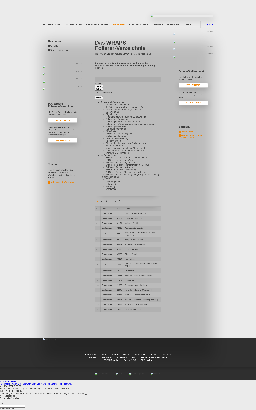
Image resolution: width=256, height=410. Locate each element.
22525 (119, 300)
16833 (119, 275)
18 (97, 300)
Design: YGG (130, 360)
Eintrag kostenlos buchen (61, 50)
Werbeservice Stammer (135, 244)
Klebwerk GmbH (132, 223)
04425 (119, 234)
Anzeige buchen (193, 103)
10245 (119, 265)
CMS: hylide (146, 360)
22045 (119, 290)
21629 (119, 285)
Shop (188, 24)
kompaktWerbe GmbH (134, 240)
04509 (119, 240)
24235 (119, 304)
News (105, 354)
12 (97, 271)
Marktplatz (140, 354)
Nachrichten (73, 24)
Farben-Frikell (187, 132)
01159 (119, 223)
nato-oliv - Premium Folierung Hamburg (141, 300)
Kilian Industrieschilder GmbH (137, 295)
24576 (119, 309)
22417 (119, 295)
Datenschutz (106, 357)
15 (97, 285)
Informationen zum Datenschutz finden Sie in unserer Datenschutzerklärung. (36, 382)
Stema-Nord (130, 280)
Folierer (119, 24)
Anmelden (54, 46)
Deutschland (107, 213)
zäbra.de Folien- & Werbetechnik (139, 275)
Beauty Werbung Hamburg (136, 285)
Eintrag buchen (62, 140)
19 (97, 304)
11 (97, 265)
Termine (157, 24)
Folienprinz (129, 271)
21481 (119, 280)
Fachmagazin (51, 24)
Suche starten (62, 120)
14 (97, 280)
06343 (119, 244)
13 (97, 275)
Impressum (122, 357)
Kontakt (92, 357)
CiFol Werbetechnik (133, 309)
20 (97, 309)
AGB (134, 357)
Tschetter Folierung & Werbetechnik (140, 290)
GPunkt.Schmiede (132, 254)
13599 (119, 271)
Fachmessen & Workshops (62, 182)
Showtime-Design (132, 249)
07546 (119, 249)
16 (97, 290)
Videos (115, 354)
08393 (119, 254)
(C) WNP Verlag (111, 360)
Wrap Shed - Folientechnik (136, 304)
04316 (119, 228)
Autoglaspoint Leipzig (134, 228)
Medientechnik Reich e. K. (136, 213)
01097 (119, 218)
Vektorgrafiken (97, 24)
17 (97, 295)
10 (97, 259)
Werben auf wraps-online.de (154, 357)
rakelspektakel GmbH (134, 218)
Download (174, 24)
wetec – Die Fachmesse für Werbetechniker (193, 136)
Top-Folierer (130, 259)
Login (209, 24)
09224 (119, 259)
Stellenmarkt (138, 24)
